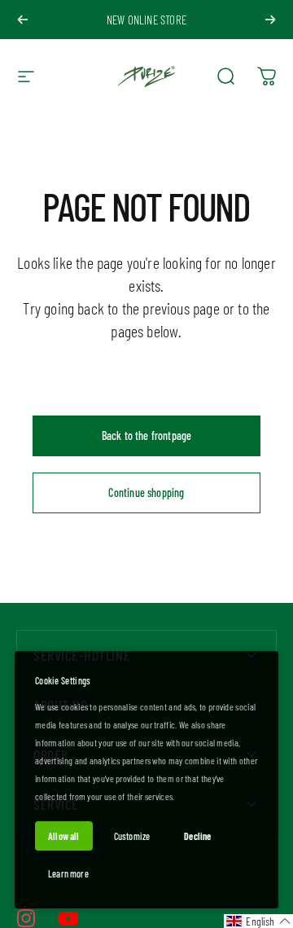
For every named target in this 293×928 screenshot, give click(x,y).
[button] (258, 921)
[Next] (270, 19)
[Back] (23, 19)
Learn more (68, 873)
